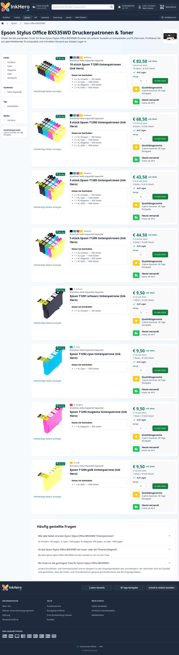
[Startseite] (2, 23)
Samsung (57, 17)
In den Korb (161, 81)
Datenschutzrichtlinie (88, 646)
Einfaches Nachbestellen (103, 610)
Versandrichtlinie (10, 619)
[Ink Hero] (15, 7)
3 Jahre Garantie (97, 587)
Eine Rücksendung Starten (59, 615)
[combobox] (83, 7)
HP (35, 17)
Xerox (68, 17)
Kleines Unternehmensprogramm (18, 610)
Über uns (6, 606)
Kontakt (50, 619)
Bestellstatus (98, 615)
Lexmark (45, 17)
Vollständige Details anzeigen (47, 91)
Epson (27, 17)
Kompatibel (12, 106)
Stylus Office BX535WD (34, 23)
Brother (6, 17)
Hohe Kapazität (14, 92)
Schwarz (11, 62)
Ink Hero (11, 120)
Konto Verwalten (99, 606)
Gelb (9, 74)
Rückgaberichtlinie (56, 610)
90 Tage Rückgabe (129, 587)
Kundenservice (54, 606)
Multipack (12, 78)
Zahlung (6, 615)
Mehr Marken (81, 17)
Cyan (9, 66)
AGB (101, 646)
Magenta (11, 70)
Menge (135, 77)
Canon (17, 17)
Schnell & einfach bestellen (161, 587)
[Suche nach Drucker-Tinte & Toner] (111, 7)
